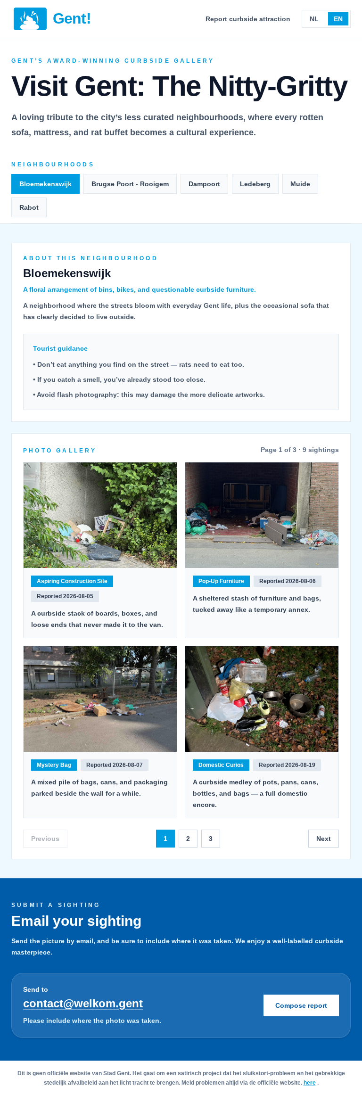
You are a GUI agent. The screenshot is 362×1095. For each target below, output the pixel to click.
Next (323, 838)
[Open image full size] (100, 515)
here (310, 1082)
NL (314, 19)
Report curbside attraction (248, 19)
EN (338, 19)
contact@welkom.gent (83, 1003)
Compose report (301, 1005)
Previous (45, 838)
